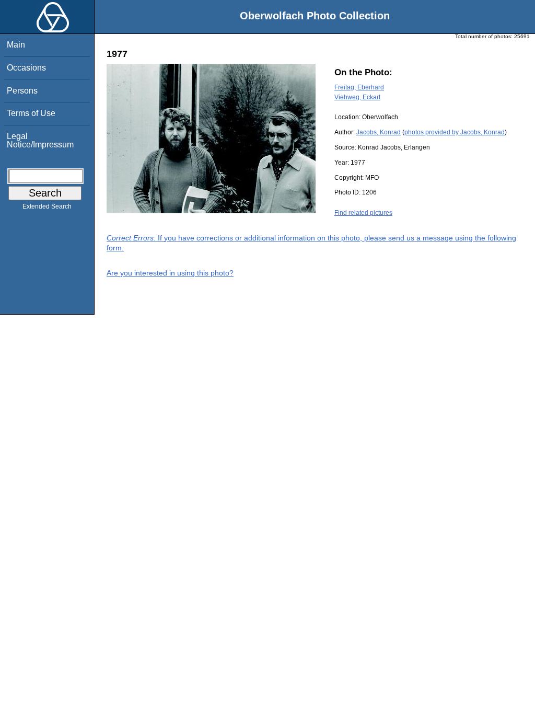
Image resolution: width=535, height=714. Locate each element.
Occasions (26, 67)
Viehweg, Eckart (357, 97)
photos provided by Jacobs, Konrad (454, 132)
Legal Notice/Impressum (40, 140)
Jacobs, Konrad (378, 132)
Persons (22, 90)
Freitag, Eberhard (359, 87)
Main (16, 44)
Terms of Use (31, 113)
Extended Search (47, 206)
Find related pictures (363, 212)
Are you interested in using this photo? (170, 273)
